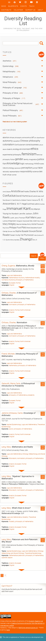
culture (41, 145)
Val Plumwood (27, 235)
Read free (42, 266)
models (41, 164)
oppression (17, 168)
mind (36, 163)
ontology (11, 168)
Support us (30, 10)
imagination (33, 159)
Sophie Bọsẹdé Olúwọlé (25, 231)
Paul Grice (6, 228)
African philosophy (16, 137)
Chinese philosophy (30, 140)
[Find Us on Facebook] (14, 2)
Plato (23, 227)
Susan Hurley (15, 235)
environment (25, 149)
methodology (29, 164)
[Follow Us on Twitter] (20, 2)
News (3, 6)
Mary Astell (33, 221)
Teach (31, 6)
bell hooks (25, 191)
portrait (35, 168)
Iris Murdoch (14, 214)
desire (4, 149)
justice (40, 159)
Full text (43, 293)
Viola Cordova (38, 235)
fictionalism (12, 458)
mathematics (13, 365)
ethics (34, 149)
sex (40, 171)
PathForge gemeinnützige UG (28, 628)
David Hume (22, 196)
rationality (6, 172)
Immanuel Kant (19, 208)
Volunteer (18, 10)
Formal (18, 283)
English (11, 285)
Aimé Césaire (7, 191)
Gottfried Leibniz (33, 204)
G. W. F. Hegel (20, 204)
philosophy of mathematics (24, 280)
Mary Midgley (9, 224)
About (40, 10)
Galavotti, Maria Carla (11, 383)
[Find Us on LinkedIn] (36, 2)
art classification (39, 137)
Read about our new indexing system (15, 122)
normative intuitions (8, 280)
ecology (16, 149)
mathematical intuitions (16, 278)
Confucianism (20, 145)
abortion (6, 137)
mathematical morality (32, 278)
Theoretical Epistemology (33, 553)
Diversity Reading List (23, 21)
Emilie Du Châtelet (20, 200)
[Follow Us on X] (25, 2)
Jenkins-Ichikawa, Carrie (12, 413)
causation (16, 141)
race (40, 167)
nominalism (13, 304)
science (36, 171)
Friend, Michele (8, 354)
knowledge (13, 163)
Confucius (9, 195)
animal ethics (26, 137)
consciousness (32, 144)
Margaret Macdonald (23, 221)
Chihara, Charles (9, 293)
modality (12, 521)
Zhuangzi (26, 239)
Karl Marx (31, 217)
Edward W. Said (10, 200)
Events (23, 6)
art (32, 137)
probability (30, 395)
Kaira (8, 630)
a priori (11, 429)
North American (25, 310)
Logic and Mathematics (14, 275)
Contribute (6, 10)
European (12, 283)
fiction (12, 159)
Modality (25, 517)
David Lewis (32, 196)
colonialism (8, 144)
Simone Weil (11, 231)
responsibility (26, 171)
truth (5, 175)
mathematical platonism (17, 555)
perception (26, 167)
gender (19, 159)
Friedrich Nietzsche (32, 200)
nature (5, 168)
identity (25, 159)
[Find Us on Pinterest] (31, 2)
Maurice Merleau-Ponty (23, 224)
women (14, 175)
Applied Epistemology (14, 424)
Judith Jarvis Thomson (17, 218)
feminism (29, 154)
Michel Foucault (37, 224)
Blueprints (13, 6)
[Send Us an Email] (9, 2)
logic (22, 163)
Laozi (38, 217)
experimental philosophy (12, 155)
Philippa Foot (15, 227)
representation (15, 172)
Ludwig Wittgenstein (9, 221)
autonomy (8, 141)
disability (10, 149)
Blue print (42, 271)
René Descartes (32, 228)
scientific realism (7, 558)
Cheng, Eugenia (8, 266)
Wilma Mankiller (14, 240)
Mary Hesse (41, 221)
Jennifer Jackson (25, 214)
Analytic (11, 310)
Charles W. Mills (36, 191)
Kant (5, 164)
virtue (9, 175)
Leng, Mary (6, 447)
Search (41, 43)
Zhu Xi (35, 240)
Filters (42, 258)
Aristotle (16, 191)
